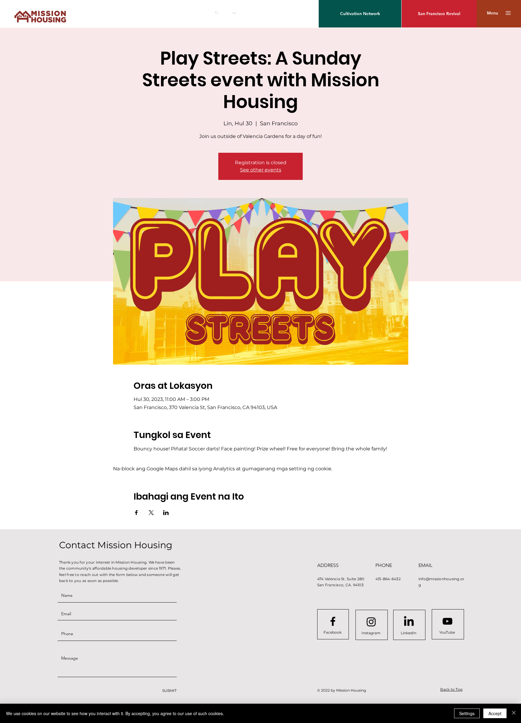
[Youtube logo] (447, 621)
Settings (467, 713)
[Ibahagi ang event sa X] (151, 512)
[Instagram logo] (371, 622)
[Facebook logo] (333, 621)
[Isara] (513, 713)
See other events (260, 170)
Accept (494, 713)
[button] (492, 13)
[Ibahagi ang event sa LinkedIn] (166, 512)
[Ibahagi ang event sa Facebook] (136, 512)
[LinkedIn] (409, 622)
